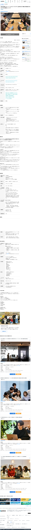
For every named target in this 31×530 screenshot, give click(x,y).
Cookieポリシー (12, 529)
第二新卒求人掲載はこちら (10, 525)
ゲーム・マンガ (17, 1)
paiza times (15, 520)
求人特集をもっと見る (28, 505)
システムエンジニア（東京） (25, 45)
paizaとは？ (22, 1)
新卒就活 (10, 1)
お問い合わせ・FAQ (14, 527)
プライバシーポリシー (8, 529)
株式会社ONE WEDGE (4, 11)
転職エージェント (21, 515)
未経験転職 (8, 1)
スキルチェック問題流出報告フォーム (22, 527)
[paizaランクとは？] (30, 33)
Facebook (12, 522)
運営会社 (1, 529)
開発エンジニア (24, 57)
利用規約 (4, 529)
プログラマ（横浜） (24, 40)
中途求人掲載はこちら (18, 523)
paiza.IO (23, 520)
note (19, 520)
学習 (12, 1)
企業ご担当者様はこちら (25, 1)
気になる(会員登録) (12, 374)
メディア (19, 1)
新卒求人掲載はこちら (24, 523)
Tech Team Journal (10, 520)
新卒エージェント (27, 515)
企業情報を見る (4, 331)
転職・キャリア (5, 1)
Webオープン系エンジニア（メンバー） (26, 52)
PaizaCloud (27, 520)
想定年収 (8, 71)
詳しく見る (18, 365)
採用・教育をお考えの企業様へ (10, 523)
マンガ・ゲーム (17, 518)
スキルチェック (14, 1)
